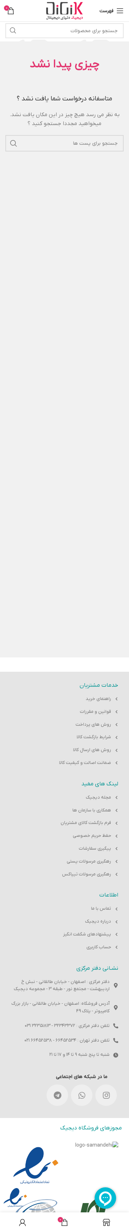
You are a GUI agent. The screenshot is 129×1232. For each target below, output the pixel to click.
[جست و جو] (12, 30)
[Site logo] (64, 10)
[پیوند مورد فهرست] (64, 699)
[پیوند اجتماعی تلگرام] (57, 1095)
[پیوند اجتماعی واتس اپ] (81, 1095)
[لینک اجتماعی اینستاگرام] (106, 1095)
